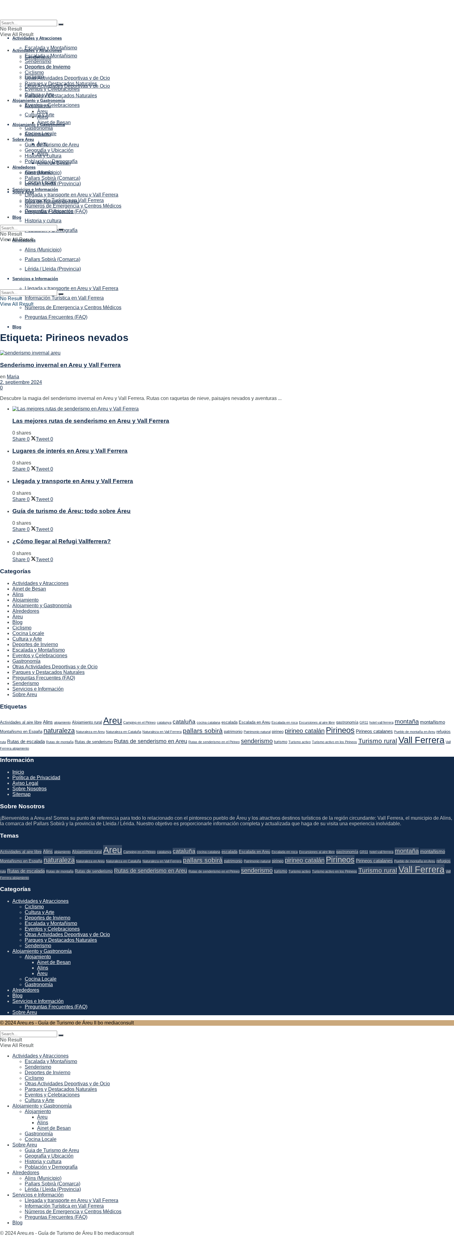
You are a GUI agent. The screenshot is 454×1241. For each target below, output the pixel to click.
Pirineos (340, 730)
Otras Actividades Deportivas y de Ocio (67, 78)
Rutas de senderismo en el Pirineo (214, 742)
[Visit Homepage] (227, 10)
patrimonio (233, 731)
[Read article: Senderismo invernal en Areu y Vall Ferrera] (227, 353)
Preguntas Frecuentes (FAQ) (56, 317)
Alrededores (24, 167)
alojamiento (62, 722)
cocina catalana (208, 722)
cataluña (184, 721)
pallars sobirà (203, 730)
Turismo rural (377, 740)
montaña (407, 721)
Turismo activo (299, 742)
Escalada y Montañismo (51, 47)
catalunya (164, 722)
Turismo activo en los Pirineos (334, 742)
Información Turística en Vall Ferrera (64, 298)
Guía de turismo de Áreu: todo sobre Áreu (71, 511)
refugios (443, 731)
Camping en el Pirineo (139, 722)
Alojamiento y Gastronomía (38, 100)
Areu (112, 721)
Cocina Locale (41, 133)
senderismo (257, 741)
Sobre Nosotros (29, 788)
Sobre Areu (23, 192)
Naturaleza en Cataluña (123, 732)
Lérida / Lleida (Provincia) (53, 183)
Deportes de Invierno (47, 66)
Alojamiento (38, 105)
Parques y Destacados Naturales (61, 95)
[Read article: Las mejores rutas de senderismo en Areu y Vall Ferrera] (233, 409)
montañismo (432, 722)
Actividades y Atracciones (37, 38)
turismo (280, 741)
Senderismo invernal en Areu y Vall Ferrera (60, 365)
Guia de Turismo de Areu (52, 144)
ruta (3, 742)
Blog (16, 327)
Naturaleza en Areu (90, 732)
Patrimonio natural (257, 732)
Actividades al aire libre (21, 722)
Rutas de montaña (60, 742)
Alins (42, 117)
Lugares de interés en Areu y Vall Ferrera (70, 451)
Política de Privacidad (36, 777)
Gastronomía (39, 128)
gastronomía (347, 722)
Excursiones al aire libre (317, 722)
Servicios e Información (35, 189)
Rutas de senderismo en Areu (150, 741)
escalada (229, 722)
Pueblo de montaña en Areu (414, 732)
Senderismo (38, 61)
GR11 (363, 722)
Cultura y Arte (39, 94)
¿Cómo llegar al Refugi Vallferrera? (61, 541)
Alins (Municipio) (43, 172)
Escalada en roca (284, 722)
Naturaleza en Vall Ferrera (162, 732)
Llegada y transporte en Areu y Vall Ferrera (71, 194)
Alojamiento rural (87, 722)
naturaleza (59, 730)
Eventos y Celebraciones (52, 105)
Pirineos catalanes (374, 731)
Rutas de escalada (26, 741)
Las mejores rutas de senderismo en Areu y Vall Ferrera (90, 421)
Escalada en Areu (254, 722)
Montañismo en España (21, 731)
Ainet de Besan (54, 122)
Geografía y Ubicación (49, 150)
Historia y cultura (43, 220)
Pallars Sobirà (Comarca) (52, 178)
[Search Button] (60, 24)
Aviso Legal (25, 783)
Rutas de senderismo (94, 741)
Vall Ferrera (421, 740)
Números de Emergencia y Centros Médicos (73, 307)
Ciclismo (34, 72)
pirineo (278, 731)
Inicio (18, 772)
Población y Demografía (51, 161)
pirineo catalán (305, 730)
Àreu (42, 111)
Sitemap (21, 794)
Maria (13, 376)
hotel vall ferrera (381, 722)
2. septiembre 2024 (21, 382)
